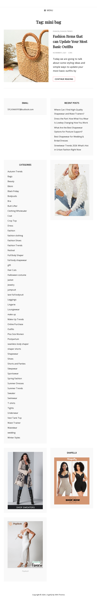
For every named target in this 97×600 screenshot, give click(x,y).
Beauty (11, 181)
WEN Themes (60, 595)
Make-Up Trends (16, 319)
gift (9, 265)
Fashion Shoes (14, 240)
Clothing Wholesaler (17, 211)
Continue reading (65, 79)
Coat (10, 215)
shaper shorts (14, 349)
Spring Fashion (15, 378)
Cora (70, 53)
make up (12, 314)
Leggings (12, 299)
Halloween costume (17, 275)
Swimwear (12, 398)
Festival (11, 250)
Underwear (13, 413)
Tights (11, 408)
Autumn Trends (15, 171)
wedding (12, 432)
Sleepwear (12, 368)
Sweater (11, 393)
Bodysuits (12, 196)
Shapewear (13, 353)
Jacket (10, 280)
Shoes (10, 358)
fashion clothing (15, 235)
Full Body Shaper (15, 255)
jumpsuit (12, 289)
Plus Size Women (16, 334)
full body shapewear (17, 260)
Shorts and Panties (17, 363)
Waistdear (12, 427)
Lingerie (11, 304)
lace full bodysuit (15, 294)
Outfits (11, 329)
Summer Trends (15, 388)
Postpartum (13, 339)
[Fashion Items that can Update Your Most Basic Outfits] (26, 56)
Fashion (56, 31)
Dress (10, 225)
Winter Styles (14, 437)
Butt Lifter (12, 206)
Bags (10, 176)
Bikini (10, 186)
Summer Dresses (16, 383)
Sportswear (13, 373)
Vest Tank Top (15, 418)
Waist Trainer (14, 422)
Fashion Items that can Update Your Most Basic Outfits (70, 41)
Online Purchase (15, 324)
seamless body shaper (18, 344)
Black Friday (13, 191)
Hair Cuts (12, 270)
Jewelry (11, 284)
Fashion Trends (66, 31)
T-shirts (11, 403)
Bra (9, 201)
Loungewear (14, 309)
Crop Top (12, 220)
